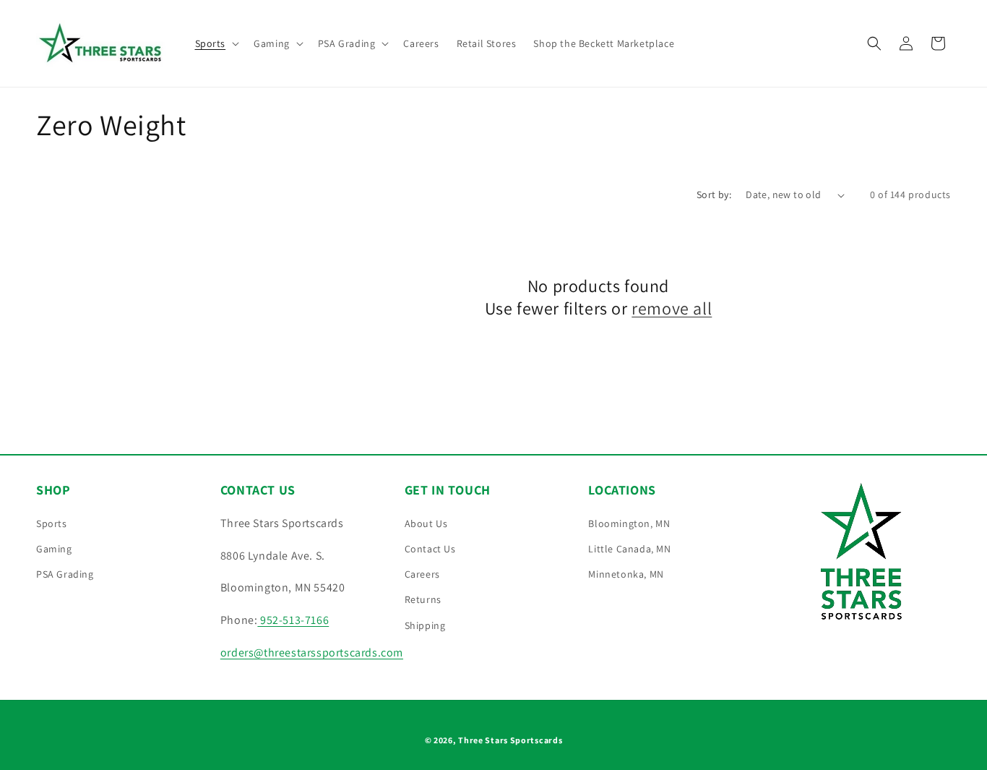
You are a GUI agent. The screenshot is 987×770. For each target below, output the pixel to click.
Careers (422, 574)
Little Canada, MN (629, 548)
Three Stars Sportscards (510, 740)
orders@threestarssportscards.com (311, 652)
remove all (672, 308)
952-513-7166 (293, 620)
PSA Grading (65, 574)
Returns (423, 599)
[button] (216, 43)
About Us (426, 523)
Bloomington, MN (629, 523)
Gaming (54, 548)
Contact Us (430, 548)
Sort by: (714, 194)
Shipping (425, 625)
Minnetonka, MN (625, 574)
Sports (51, 523)
